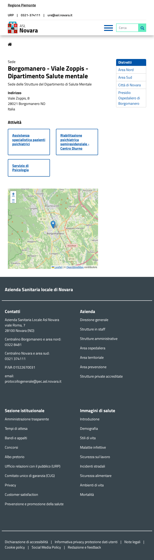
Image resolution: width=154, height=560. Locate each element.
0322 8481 (13, 344)
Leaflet (58, 267)
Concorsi (11, 447)
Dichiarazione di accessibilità (26, 542)
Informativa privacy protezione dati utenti (86, 542)
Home (10, 44)
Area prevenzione (93, 367)
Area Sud (125, 77)
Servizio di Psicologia (20, 168)
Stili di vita (88, 438)
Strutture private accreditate (101, 376)
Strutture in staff (92, 329)
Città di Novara (129, 85)
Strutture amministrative (99, 338)
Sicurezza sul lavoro (95, 456)
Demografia (89, 428)
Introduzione (89, 419)
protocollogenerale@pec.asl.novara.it (33, 381)
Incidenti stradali (92, 466)
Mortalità (87, 494)
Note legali (132, 542)
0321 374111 (15, 358)
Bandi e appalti (16, 438)
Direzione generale (94, 319)
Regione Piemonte (22, 5)
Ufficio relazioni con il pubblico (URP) (32, 466)
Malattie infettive (93, 447)
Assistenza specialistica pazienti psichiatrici (28, 140)
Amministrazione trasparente (27, 419)
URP (11, 15)
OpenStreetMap (75, 267)
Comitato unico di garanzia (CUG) (30, 475)
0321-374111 (30, 15)
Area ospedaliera (92, 348)
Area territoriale (92, 357)
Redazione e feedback (84, 547)
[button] (53, 225)
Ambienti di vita (92, 485)
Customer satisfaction (21, 494)
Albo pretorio (14, 456)
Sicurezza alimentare (95, 475)
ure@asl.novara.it (60, 15)
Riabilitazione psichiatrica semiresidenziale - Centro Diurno (74, 141)
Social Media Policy (46, 547)
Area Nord (126, 69)
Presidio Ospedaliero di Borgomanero (129, 98)
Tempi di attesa (16, 428)
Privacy (10, 485)
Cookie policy (15, 547)
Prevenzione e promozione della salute (34, 504)
